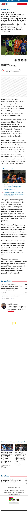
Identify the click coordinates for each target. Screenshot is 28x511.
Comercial (6, 490)
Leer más (10, 310)
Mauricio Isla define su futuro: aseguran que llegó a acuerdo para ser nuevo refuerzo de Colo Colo (20, 457)
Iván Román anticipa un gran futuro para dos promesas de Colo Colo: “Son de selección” (11, 480)
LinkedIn (22, 60)
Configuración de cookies (14, 494)
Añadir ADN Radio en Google (12, 71)
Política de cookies (20, 492)
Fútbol (14, 298)
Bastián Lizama (5, 64)
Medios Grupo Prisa (14, 503)
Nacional (6, 9)
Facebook (15, 60)
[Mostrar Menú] (1, 4)
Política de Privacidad (9, 492)
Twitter (19, 60)
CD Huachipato (16, 296)
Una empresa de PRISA (14, 499)
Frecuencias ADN (14, 490)
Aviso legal (22, 490)
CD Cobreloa (6, 296)
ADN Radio (5, 4)
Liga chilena (6, 298)
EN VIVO (22, 4)
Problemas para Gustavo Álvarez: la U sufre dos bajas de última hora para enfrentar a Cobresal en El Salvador (7, 458)
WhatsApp (25, 60)
